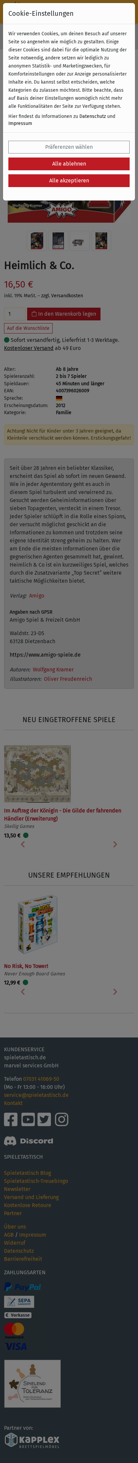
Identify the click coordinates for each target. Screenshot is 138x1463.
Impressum (20, 123)
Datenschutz (92, 116)
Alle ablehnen (69, 164)
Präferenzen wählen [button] (69, 147)
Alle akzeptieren (69, 180)
